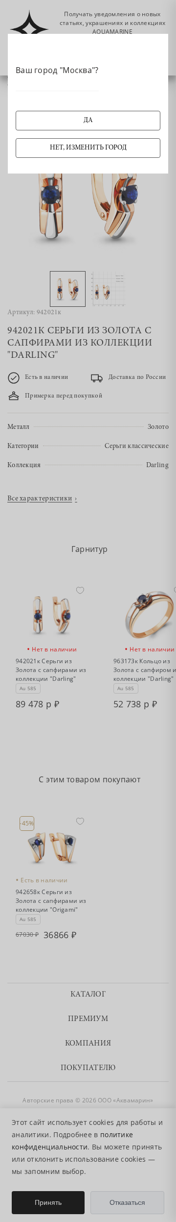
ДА (88, 120)
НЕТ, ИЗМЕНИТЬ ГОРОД (88, 148)
